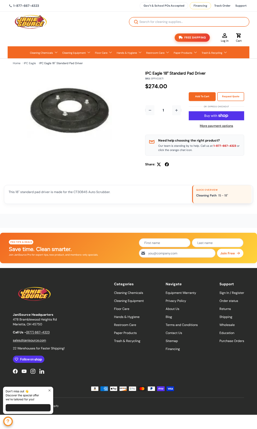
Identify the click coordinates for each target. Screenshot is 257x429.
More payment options (216, 126)
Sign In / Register (231, 293)
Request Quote (230, 96)
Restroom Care (155, 53)
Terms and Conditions (182, 325)
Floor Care (101, 53)
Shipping (225, 317)
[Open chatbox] (8, 421)
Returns (225, 309)
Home (16, 63)
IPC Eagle (30, 63)
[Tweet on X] (159, 164)
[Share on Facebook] (167, 164)
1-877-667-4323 (224, 146)
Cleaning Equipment (74, 53)
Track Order (222, 5)
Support (241, 5)
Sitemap (172, 341)
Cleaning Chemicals (41, 53)
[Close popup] (49, 390)
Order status (228, 301)
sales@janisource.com (29, 340)
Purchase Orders (231, 341)
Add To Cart (202, 96)
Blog (169, 317)
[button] (238, 37)
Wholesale (227, 325)
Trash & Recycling (212, 53)
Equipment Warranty (181, 293)
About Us (172, 309)
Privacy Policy (176, 301)
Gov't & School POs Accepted (164, 5)
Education (226, 333)
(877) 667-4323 (38, 332)
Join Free (227, 253)
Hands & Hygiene (127, 53)
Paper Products (183, 53)
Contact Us (174, 333)
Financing (200, 5)
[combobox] (189, 21)
